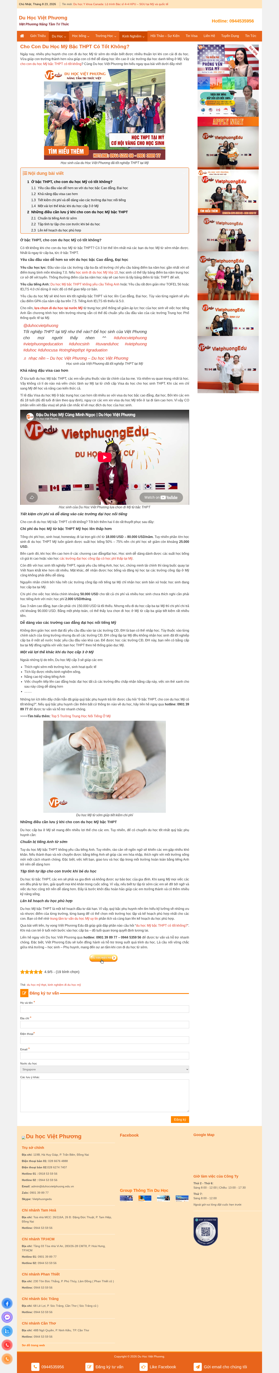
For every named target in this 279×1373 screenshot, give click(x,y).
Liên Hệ (209, 36)
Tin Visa (192, 36)
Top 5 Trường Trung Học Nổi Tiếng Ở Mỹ (81, 716)
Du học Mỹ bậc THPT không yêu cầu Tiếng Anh (84, 284)
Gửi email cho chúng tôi (225, 1367)
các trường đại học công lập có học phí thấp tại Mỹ (96, 558)
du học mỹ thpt (36, 984)
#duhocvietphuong (130, 338)
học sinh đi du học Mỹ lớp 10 (97, 272)
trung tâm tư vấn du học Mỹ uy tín (74, 918)
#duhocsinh (79, 344)
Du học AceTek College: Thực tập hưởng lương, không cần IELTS (115, 4)
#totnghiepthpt (72, 350)
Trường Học (104, 36)
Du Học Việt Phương (43, 17)
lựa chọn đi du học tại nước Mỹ (58, 308)
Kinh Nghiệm (131, 36)
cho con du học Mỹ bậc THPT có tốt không (50, 64)
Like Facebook (163, 1367)
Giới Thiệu (38, 36)
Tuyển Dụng (230, 36)
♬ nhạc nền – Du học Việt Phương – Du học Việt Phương (75, 358)
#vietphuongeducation (43, 344)
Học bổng (79, 36)
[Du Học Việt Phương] (22, 36)
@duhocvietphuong (40, 325)
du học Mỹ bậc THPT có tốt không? (161, 925)
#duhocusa (48, 350)
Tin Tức (250, 36)
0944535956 (241, 21)
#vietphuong (136, 344)
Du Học (57, 36)
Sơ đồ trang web (33, 1345)
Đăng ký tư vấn (109, 1367)
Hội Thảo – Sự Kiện (165, 36)
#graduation (96, 350)
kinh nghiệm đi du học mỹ (64, 984)
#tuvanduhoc (107, 344)
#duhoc (30, 350)
